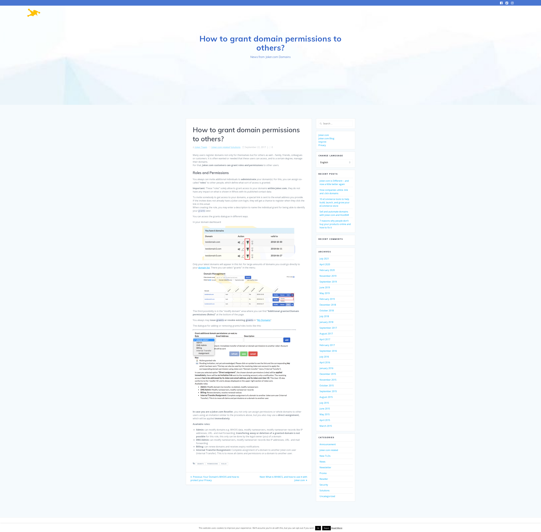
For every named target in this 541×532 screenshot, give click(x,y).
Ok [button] (318, 528)
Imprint (322, 141)
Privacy (322, 145)
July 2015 (324, 402)
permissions (212, 464)
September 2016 (328, 350)
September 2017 (328, 327)
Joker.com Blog (326, 138)
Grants (200, 464)
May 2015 (325, 414)
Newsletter (325, 467)
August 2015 (326, 397)
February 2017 (327, 345)
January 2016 (326, 368)
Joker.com (323, 135)
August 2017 (326, 333)
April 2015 (325, 420)
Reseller (324, 479)
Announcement (328, 444)
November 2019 (328, 275)
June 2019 (325, 287)
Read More (336, 528)
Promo (323, 473)
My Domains (263, 320)
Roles (224, 464)
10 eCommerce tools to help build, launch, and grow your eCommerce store (335, 202)
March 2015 (326, 425)
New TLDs (325, 455)
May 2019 (325, 293)
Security (324, 484)
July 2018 (324, 316)
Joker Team (201, 147)
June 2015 (325, 408)
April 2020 (325, 264)
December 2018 (328, 304)
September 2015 (328, 391)
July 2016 (324, 356)
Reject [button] (326, 528)
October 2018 (327, 310)
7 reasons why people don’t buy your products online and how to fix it (335, 224)
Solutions (235, 147)
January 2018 (326, 322)
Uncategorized (327, 496)
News (322, 461)
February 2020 (327, 270)
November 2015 (328, 379)
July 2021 (324, 258)
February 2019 (327, 299)
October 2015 (327, 385)
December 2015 (328, 374)
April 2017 (325, 339)
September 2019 (328, 281)
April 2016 (325, 362)
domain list (204, 267)
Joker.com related (220, 147)
